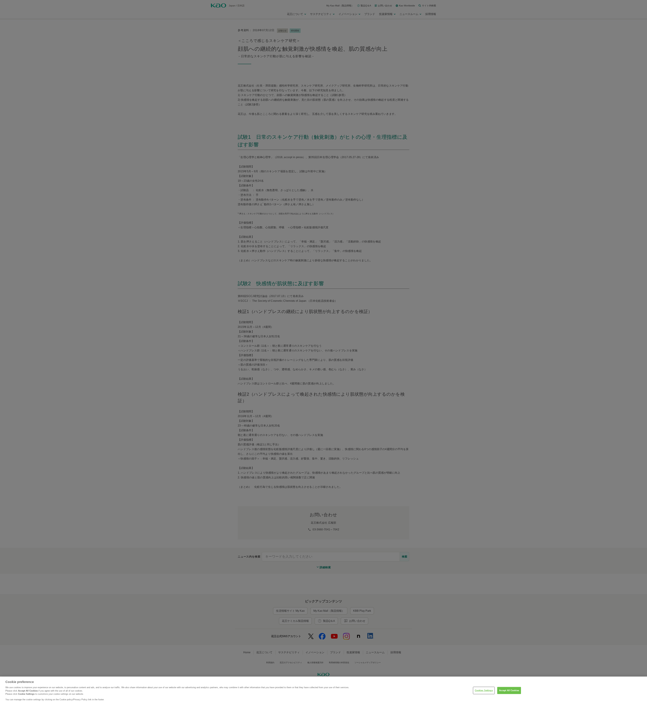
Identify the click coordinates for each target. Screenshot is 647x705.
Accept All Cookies (509, 690)
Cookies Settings (484, 690)
